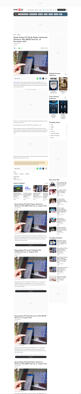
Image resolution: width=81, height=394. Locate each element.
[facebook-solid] (40, 78)
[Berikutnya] (48, 190)
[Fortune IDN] (18, 9)
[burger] (66, 10)
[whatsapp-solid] (37, 78)
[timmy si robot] (15, 179)
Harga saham (16, 82)
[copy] (46, 78)
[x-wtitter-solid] (43, 78)
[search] (56, 10)
